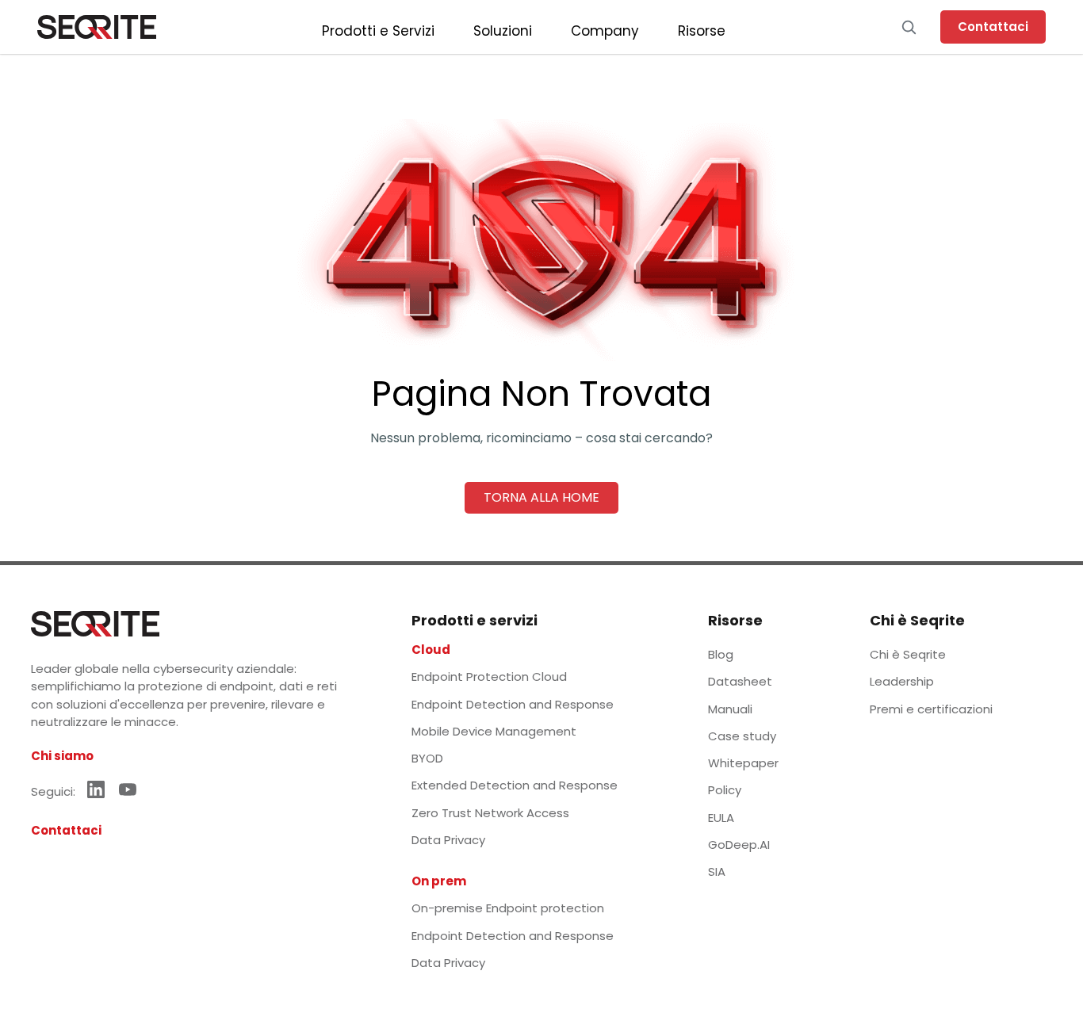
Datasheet (740, 681)
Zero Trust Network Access (490, 813)
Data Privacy (448, 839)
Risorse (701, 31)
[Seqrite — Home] (95, 623)
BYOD (427, 758)
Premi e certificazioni (931, 709)
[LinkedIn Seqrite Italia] (96, 789)
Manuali (730, 709)
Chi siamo (62, 755)
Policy (724, 790)
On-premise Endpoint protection (507, 908)
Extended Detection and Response (514, 785)
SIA (716, 871)
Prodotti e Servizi (378, 31)
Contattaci (993, 26)
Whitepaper (743, 763)
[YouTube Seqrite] (127, 789)
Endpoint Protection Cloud (489, 676)
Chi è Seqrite (908, 654)
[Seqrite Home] (96, 27)
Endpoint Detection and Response (512, 704)
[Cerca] (908, 27)
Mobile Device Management (493, 731)
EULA (721, 817)
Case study (742, 736)
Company (605, 31)
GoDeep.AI (739, 844)
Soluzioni (502, 31)
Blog (720, 654)
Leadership (902, 681)
